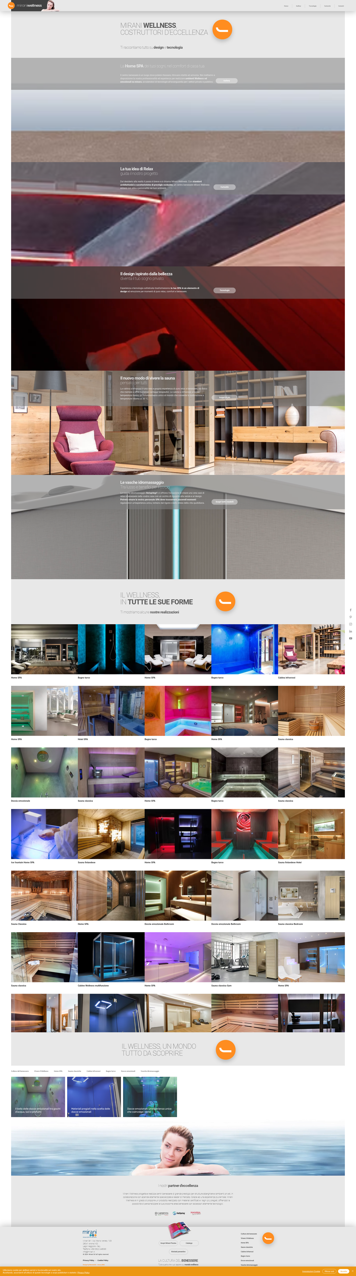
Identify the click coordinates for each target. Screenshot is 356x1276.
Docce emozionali (128, 1071)
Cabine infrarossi (93, 1071)
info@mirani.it (89, 1252)
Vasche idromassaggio (150, 1071)
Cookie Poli (101, 1260)
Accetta (343, 1271)
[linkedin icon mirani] (351, 631)
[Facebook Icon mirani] (351, 610)
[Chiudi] (352, 1271)
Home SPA (58, 1071)
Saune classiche (74, 1071)
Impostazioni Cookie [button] (311, 1271)
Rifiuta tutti (329, 1271)
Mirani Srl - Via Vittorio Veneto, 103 (97, 1241)
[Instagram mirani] (351, 624)
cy (107, 1260)
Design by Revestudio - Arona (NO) (94, 1264)
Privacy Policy (88, 1260)
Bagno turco (111, 1071)
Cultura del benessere (20, 1071)
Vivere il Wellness (41, 1071)
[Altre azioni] (60, 1083)
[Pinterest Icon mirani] (351, 617)
